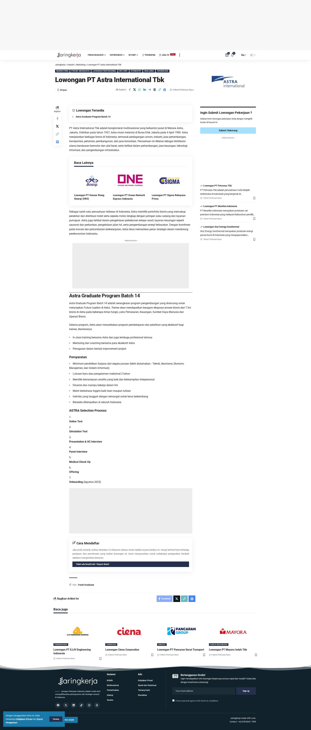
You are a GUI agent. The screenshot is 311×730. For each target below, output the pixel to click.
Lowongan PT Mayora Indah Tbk (228, 649)
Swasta (162, 644)
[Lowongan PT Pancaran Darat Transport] (181, 631)
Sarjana (149, 71)
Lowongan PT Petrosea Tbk (217, 186)
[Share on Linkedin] (144, 89)
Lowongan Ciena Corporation (122, 649)
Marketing (62, 71)
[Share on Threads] (154, 89)
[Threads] (97, 705)
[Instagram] (89, 705)
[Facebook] (58, 705)
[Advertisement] (155, 25)
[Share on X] (134, 89)
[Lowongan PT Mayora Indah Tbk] (233, 631)
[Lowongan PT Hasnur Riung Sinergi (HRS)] (92, 180)
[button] (159, 89)
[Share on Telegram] (149, 89)
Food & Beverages (218, 644)
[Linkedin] (73, 705)
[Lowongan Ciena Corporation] (129, 631)
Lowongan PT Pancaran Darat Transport (180, 649)
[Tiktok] (81, 705)
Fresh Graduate (80, 71)
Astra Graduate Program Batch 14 (93, 116)
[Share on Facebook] (129, 89)
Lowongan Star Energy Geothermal (221, 227)
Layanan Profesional (104, 71)
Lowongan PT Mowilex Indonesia (220, 206)
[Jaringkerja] (69, 55)
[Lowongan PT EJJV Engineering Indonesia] (77, 631)
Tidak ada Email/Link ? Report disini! (92, 564)
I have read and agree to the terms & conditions (196, 701)
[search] (237, 55)
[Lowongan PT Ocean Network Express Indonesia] (131, 180)
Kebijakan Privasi (24, 719)
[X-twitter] (66, 705)
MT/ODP (123, 71)
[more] (179, 55)
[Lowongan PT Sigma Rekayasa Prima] (169, 180)
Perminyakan (61, 644)
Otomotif (136, 71)
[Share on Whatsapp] (139, 89)
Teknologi (162, 71)
